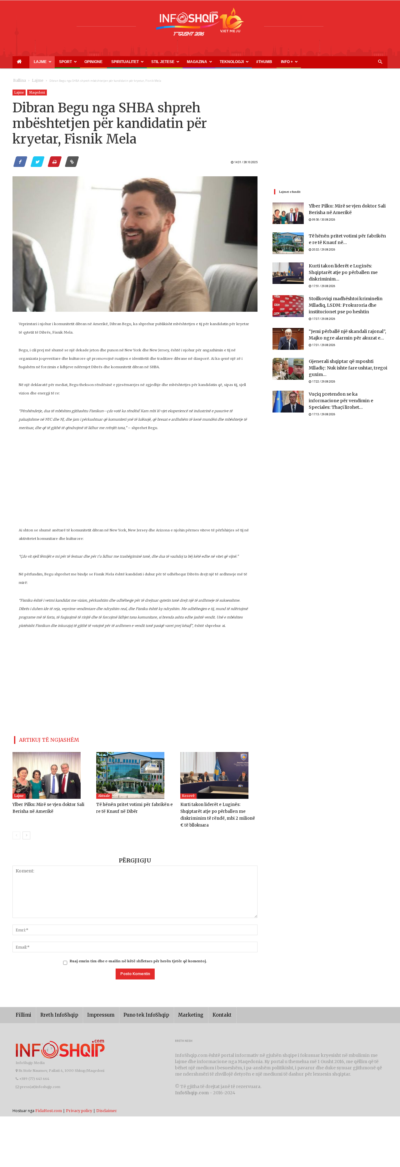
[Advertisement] (135, 482)
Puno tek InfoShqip (132, 1005)
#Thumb (202, 61)
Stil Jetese (124, 61)
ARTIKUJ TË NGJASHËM (41, 738)
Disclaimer (106, 1101)
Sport (50, 61)
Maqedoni (37, 92)
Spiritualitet (93, 61)
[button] (380, 62)
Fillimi (22, 1005)
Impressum (92, 1005)
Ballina (18, 80)
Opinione (70, 61)
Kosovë (188, 793)
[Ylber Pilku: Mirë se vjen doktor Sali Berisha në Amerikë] (51, 773)
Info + (218, 61)
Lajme (31, 61)
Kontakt (200, 1005)
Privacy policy (79, 1101)
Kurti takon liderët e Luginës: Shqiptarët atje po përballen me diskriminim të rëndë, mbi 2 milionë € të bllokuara (217, 809)
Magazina (151, 61)
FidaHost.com (48, 1101)
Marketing (172, 1005)
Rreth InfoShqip (54, 1005)
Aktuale (104, 793)
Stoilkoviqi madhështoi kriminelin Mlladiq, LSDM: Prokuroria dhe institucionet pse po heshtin (341, 303)
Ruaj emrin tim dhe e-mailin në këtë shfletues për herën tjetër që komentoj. (138, 952)
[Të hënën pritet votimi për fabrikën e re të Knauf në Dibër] (134, 773)
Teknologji (178, 61)
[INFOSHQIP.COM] (200, 24)
